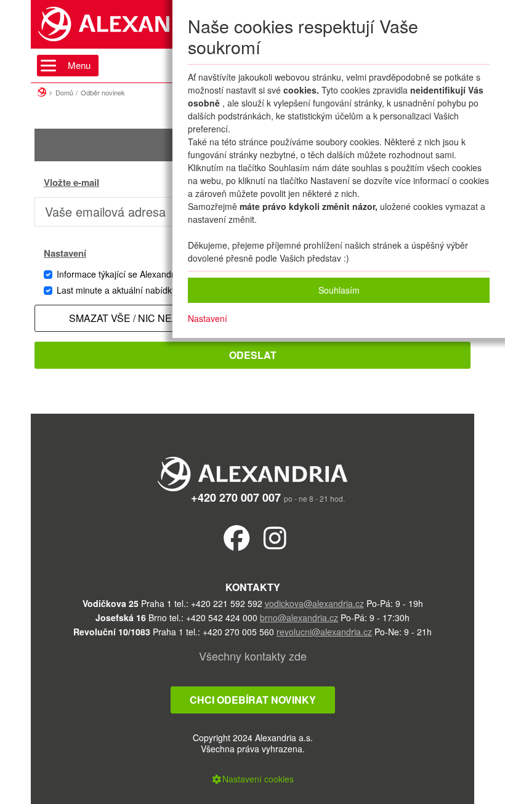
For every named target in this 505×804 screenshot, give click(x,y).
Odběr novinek (103, 92)
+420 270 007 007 (236, 497)
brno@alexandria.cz (299, 617)
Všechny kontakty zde (253, 656)
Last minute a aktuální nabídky (116, 290)
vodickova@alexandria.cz (314, 603)
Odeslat (253, 355)
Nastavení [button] (207, 318)
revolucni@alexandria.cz (324, 631)
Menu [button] (79, 64)
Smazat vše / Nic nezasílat (140, 318)
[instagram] (275, 537)
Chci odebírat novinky (253, 700)
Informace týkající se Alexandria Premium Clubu (150, 274)
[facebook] (236, 537)
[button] (252, 779)
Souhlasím (339, 290)
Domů (64, 92)
